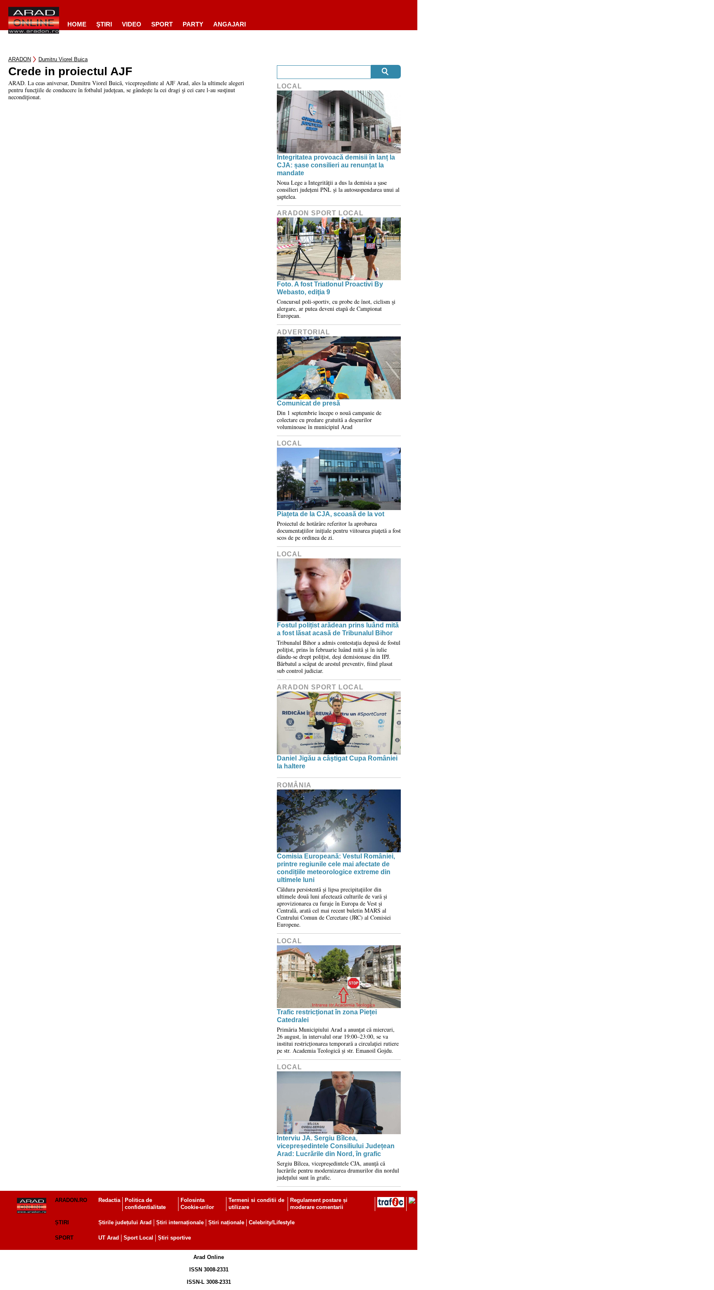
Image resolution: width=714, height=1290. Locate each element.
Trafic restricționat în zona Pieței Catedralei (327, 1016)
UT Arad (108, 1238)
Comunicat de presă (308, 403)
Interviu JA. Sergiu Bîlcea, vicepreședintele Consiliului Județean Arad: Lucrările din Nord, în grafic (336, 1146)
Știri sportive (174, 1238)
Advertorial (303, 332)
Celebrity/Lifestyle (272, 1222)
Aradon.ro (71, 1200)
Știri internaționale (180, 1222)
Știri (62, 1222)
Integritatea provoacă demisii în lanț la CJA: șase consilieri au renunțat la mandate (336, 165)
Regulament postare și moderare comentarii (318, 1203)
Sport (162, 24)
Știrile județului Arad (125, 1222)
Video (131, 24)
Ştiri (104, 24)
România (294, 785)
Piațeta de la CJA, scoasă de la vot (330, 513)
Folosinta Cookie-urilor (197, 1203)
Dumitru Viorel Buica (63, 59)
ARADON (19, 59)
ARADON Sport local (320, 213)
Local (289, 86)
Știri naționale (226, 1222)
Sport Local (138, 1238)
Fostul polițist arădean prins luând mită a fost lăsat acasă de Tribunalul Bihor (338, 629)
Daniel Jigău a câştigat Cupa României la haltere (337, 762)
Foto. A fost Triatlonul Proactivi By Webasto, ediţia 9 (330, 288)
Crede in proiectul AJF (70, 71)
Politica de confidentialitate (145, 1203)
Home (76, 24)
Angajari (229, 24)
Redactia (109, 1200)
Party (193, 24)
